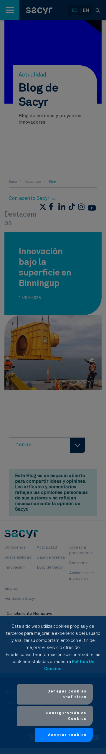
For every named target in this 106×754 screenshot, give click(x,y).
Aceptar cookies (67, 735)
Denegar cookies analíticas (67, 694)
